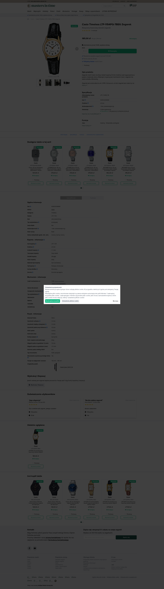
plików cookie (79, 289)
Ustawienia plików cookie (70, 301)
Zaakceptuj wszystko (52, 301)
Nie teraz (115, 301)
